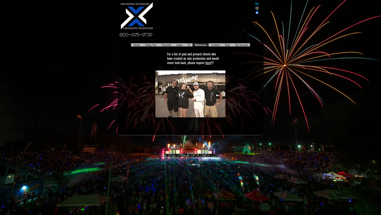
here (208, 63)
